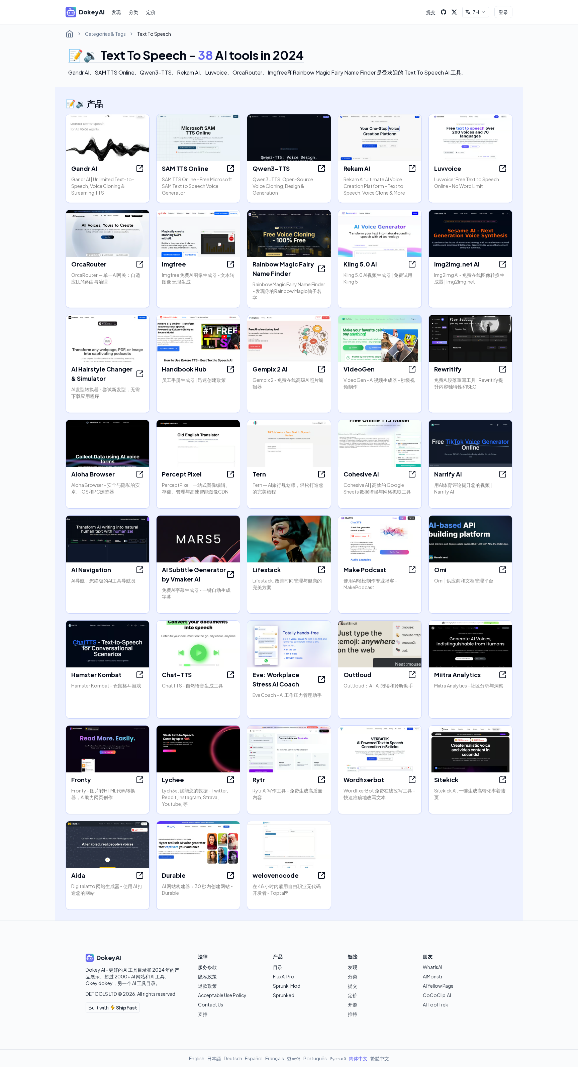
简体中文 (358, 1058)
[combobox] (475, 12)
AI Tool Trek (435, 1004)
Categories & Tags (105, 34)
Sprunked (283, 995)
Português (315, 1058)
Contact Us (210, 1004)
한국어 (294, 1058)
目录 (277, 967)
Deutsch (233, 1058)
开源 (352, 1004)
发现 (116, 12)
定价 (151, 12)
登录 (503, 12)
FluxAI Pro (283, 976)
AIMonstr (433, 976)
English (196, 1058)
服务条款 (207, 967)
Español (254, 1058)
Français (274, 1058)
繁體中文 (379, 1058)
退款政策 (207, 986)
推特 (352, 1014)
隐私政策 (207, 976)
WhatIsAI (432, 967)
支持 (202, 1014)
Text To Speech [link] (154, 34)
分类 (133, 12)
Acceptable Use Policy (222, 995)
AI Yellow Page (438, 986)
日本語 (214, 1058)
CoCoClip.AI (437, 995)
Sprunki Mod (286, 986)
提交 (431, 12)
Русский (337, 1058)
